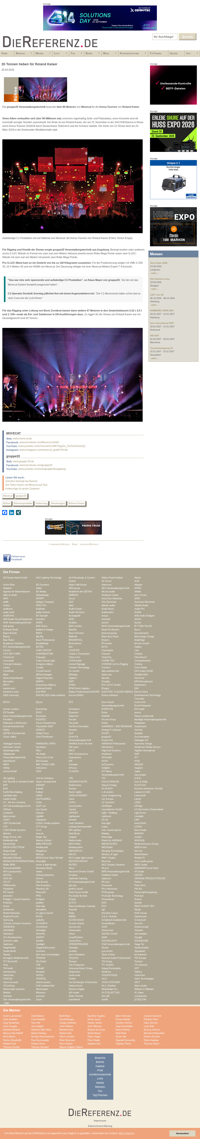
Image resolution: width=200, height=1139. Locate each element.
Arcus (72, 598)
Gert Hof (35, 1023)
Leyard (72, 809)
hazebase (41, 747)
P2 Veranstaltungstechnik (82, 882)
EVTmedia (8, 712)
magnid (72, 837)
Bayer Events (10, 633)
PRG (38, 896)
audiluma (7, 609)
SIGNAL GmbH (110, 933)
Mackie (7, 833)
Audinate (40, 609)
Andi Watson (37, 1016)
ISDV (38, 771)
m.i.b (38, 830)
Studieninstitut (141, 947)
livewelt (72, 819)
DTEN (72, 685)
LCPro (72, 802)
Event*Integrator (142, 705)
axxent (105, 622)
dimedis (106, 678)
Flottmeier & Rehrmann (15, 723)
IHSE (137, 761)
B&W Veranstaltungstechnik (116, 626)
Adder (39, 588)
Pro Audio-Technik (78, 896)
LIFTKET (73, 813)
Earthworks (140, 685)
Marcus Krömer (152, 1029)
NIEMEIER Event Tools (146, 868)
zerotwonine (140, 996)
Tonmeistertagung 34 (161, 348)
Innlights (106, 768)
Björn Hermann (123, 1016)
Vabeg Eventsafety (111, 968)
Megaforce (41, 851)
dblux (6, 674)
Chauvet (106, 653)
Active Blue (9, 584)
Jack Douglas (10, 1026)
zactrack (40, 996)
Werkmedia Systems (14, 989)
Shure (72, 933)
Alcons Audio (108, 591)
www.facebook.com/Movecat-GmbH (39, 442)
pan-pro (73, 885)
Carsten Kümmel (152, 1016)
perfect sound (76, 889)
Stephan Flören (123, 1043)
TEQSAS (73, 958)
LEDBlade (107, 806)
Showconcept (141, 927)
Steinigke (73, 947)
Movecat (7, 495)
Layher (137, 799)
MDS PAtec (75, 844)
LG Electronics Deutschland (148, 809)
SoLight (138, 937)
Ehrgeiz (105, 688)
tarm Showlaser (77, 954)
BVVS (105, 647)
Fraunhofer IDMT (44, 726)
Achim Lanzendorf (12, 1016)
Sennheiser (42, 927)
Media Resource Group (146, 844)
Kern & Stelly (141, 781)
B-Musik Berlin (10, 629)
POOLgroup (108, 892)
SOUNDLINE (141, 941)
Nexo (71, 868)
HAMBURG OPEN (45, 743)
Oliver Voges (94, 1036)
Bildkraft (73, 636)
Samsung (8, 920)
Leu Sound (41, 809)
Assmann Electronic (144, 602)
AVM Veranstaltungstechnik (17, 622)
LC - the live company (14, 802)
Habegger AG (141, 740)
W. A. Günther (109, 985)
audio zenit (8, 612)
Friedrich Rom (151, 1019)
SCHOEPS (42, 923)
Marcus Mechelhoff (13, 1033)
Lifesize (40, 813)
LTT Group (41, 826)
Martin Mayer (94, 1033)
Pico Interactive (109, 889)
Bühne (88, 54)
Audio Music (108, 609)
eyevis (137, 712)
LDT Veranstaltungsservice (17, 806)
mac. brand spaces (111, 830)
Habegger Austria (12, 743)
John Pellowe (66, 1026)
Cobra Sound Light (45, 660)
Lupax (105, 826)
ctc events (74, 671)
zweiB (105, 999)
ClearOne (106, 657)
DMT (71, 681)
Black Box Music (110, 636)
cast (136, 650)
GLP (71, 733)
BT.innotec (107, 643)
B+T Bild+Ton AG (143, 626)
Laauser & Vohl (142, 792)
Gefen (6, 730)
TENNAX (40, 958)
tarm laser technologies (48, 954)
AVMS (39, 622)
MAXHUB (139, 840)
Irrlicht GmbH (10, 771)
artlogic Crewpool (45, 602)
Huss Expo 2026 (158, 263)
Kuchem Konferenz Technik (148, 788)
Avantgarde (74, 615)
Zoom (39, 999)
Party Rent (139, 885)
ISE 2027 (154, 335)
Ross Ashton (65, 1043)
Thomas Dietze (151, 1043)
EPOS (6, 702)
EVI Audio (139, 709)
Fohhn (105, 723)
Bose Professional (45, 640)
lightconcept (9, 816)
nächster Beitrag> (89, 544)
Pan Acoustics (43, 885)
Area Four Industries (112, 598)
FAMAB (106, 716)
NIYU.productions (12, 871)
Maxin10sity (9, 844)
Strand (105, 947)
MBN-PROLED (44, 844)
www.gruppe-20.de (23, 461)
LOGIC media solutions (48, 823)
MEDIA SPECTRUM (13, 847)
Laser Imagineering (111, 795)
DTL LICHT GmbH (111, 685)
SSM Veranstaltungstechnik (116, 944)
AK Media (41, 591)
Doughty (106, 681)
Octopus (73, 875)
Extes (105, 712)
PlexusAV (41, 892)
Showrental (107, 930)
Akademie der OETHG (80, 591)
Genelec (73, 730)
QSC (104, 902)
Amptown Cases (110, 595)
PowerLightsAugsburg (145, 892)
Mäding (105, 833)
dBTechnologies (44, 674)
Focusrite (73, 723)
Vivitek (72, 978)
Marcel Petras (123, 1029)
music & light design (46, 864)
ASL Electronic (109, 602)
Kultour (39, 792)
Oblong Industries (45, 875)
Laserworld (140, 795)
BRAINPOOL (75, 640)
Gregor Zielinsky (67, 1023)
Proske (138, 899)
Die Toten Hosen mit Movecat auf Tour (26, 485)
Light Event (140, 813)
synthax (73, 951)
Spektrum (8, 944)
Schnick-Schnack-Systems (17, 923)
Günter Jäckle (95, 1023)
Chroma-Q (8, 657)
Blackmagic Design (144, 636)
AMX (5, 598)
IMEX (6, 764)
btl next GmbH (141, 643)
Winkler (7, 992)
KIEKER (40, 785)
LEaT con (41, 806)
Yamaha (7, 996)
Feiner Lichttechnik (144, 716)
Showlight (41, 930)
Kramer (72, 788)
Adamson (106, 584)
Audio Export (75, 609)
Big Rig (39, 636)
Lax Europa (107, 799)
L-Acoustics (108, 792)
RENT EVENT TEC (144, 906)
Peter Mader (94, 1040)
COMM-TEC (108, 660)
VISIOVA (7, 978)
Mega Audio (9, 851)
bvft (70, 647)
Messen (38, 54)
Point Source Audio (78, 892)
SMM (104, 937)
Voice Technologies (144, 978)
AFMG (137, 588)
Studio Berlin (9, 951)
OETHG (138, 875)
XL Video (138, 992)
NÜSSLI (7, 875)
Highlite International (144, 750)
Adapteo (7, 588)
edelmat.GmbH (44, 688)
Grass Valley (9, 736)
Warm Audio (140, 985)
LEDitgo (138, 806)
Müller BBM (9, 864)
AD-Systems (42, 584)
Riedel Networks (11, 913)
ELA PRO (41, 692)
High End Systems (111, 750)
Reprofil (73, 909)
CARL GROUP (43, 650)
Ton (72, 54)
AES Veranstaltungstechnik (115, 588)
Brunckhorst (75, 643)
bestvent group (109, 633)
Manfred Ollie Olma (41, 1029)
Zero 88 (105, 996)
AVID (71, 619)
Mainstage (107, 837)
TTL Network (141, 965)
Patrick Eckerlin (152, 1036)
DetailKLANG (141, 674)
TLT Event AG (10, 961)
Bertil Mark (64, 1016)
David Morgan (66, 1019)
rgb (103, 909)
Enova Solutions (110, 695)
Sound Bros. (75, 941)
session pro (75, 927)
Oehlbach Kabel (110, 875)
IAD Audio (107, 757)
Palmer (138, 882)
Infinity (6, 768)
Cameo (7, 650)
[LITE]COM (140, 999)
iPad (100, 1070)
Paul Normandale (40, 1040)
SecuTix (138, 923)
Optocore (106, 878)
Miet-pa (40, 854)
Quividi (137, 902)
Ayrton (137, 622)
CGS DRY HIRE (11, 653)
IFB (70, 761)
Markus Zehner (44, 840)
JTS (104, 778)
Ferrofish (7, 719)
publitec (40, 902)
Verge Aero (74, 972)
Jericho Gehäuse (44, 778)
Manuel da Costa (96, 1029)
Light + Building (109, 813)
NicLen (105, 868)
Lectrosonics (75, 806)
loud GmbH (140, 823)
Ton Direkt (41, 961)
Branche (19, 54)
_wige (6, 1003)
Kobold (39, 788)
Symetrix (40, 951)
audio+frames (43, 612)
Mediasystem (76, 847)
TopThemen (155, 53)
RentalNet (41, 909)
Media (105, 54)
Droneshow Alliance (46, 685)
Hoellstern (107, 754)
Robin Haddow (151, 1040)
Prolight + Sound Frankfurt (16, 899)
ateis (71, 605)
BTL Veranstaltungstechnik (16, 647)
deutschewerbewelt (13, 678)
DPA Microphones (143, 681)
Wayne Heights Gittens (71, 1047)
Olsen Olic (121, 1036)
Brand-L (106, 640)
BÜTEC (40, 647)
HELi (38, 750)
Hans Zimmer (151, 1023)
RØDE (72, 916)
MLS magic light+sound (81, 858)
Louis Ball (149, 1026)
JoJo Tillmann (95, 1026)
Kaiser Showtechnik (46, 781)
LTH (5, 826)
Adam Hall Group (77, 584)
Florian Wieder (123, 1019)
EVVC (39, 712)
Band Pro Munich (110, 629)
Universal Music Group (80, 968)
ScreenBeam (108, 923)
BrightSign (139, 640)
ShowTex (40, 933)
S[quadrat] (139, 951)
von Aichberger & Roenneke (83, 982)
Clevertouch (140, 657)
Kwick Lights (75, 792)
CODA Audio (75, 660)
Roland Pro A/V (11, 916)
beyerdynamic (141, 633)
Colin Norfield (38, 1019)
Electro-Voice (141, 692)
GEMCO (40, 730)
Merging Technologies (113, 851)
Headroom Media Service (147, 747)
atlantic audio (108, 605)
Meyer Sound (10, 854)
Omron (39, 878)
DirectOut (139, 678)
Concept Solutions (12, 664)
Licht (56, 54)
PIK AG (138, 889)
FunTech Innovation (79, 726)
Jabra (137, 771)
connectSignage (77, 664)
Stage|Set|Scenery (45, 947)
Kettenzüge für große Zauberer (22, 488)
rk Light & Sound (44, 913)
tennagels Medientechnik (15, 958)
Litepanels (41, 819)
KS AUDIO (107, 788)
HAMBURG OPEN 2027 (162, 310)
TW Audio (8, 968)
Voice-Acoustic (10, 982)
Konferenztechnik (128, 54)
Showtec (138, 930)
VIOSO (39, 975)
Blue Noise (8, 640)
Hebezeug (41, 503)
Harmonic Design (143, 743)
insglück (138, 768)
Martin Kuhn (65, 1033)
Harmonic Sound (11, 747)
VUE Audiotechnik (45, 985)
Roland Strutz (38, 1043)
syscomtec (107, 951)
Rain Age (40, 906)
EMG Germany (11, 695)
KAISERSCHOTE (78, 781)
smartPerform (76, 937)
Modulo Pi (139, 858)
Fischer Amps (109, 719)
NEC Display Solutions (113, 864)
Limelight (138, 816)
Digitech (73, 678)
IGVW (105, 761)
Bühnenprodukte (23, 503)
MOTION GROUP (78, 861)
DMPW (39, 681)
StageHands (9, 947)
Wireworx (41, 992)
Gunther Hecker (124, 1023)
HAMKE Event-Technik (80, 743)
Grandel (138, 733)
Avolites (73, 622)
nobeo (39, 871)
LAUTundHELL (43, 799)
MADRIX (139, 833)
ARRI (137, 598)
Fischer (72, 719)
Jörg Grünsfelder (124, 1026)
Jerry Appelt (37, 1026)
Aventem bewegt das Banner (21, 481)
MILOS (72, 854)
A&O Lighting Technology (49, 577)
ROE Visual (140, 913)
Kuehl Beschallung (12, 792)
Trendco (138, 961)
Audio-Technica (76, 612)
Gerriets (138, 730)
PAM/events (9, 885)
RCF (104, 906)
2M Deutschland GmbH (15, 577)
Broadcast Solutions (13, 643)
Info (188, 54)
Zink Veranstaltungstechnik (17, 999)
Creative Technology (79, 667)
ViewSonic (8, 975)
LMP (136, 819)
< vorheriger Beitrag (59, 544)
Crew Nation (140, 667)
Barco (137, 629)
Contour (138, 664)
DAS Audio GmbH (143, 671)
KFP (5, 785)
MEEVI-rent (140, 847)
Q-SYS (72, 902)
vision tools (74, 975)
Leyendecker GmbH (112, 809)
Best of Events (76, 633)
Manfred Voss (66, 1029)
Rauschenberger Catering (82, 906)
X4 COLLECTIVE (111, 992)
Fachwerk (41, 716)
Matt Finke (121, 1033)
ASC (71, 602)
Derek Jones (94, 1019)
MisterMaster (141, 854)
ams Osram (140, 595)
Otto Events (42, 882)
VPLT (137, 982)
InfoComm (41, 768)
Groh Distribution (44, 736)
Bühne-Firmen (77, 503)
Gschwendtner (141, 736)
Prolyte (72, 899)
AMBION (73, 595)
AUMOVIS (8, 615)
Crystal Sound (43, 671)
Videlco (138, 972)
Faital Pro (73, 716)
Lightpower (74, 816)
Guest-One (107, 740)
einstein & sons (11, 692)
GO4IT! (105, 733)
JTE (71, 778)
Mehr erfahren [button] (126, 1133)
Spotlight (40, 944)
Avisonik (106, 619)
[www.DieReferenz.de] (50, 49)
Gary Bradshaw (11, 1023)
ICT (136, 757)
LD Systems (108, 802)
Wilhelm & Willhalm (144, 989)
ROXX (39, 916)
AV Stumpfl (41, 615)
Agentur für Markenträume (16, 591)
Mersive (138, 851)
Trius (5, 965)
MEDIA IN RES (109, 844)
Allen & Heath (10, 595)
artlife (6, 602)
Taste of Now (108, 954)
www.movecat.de (22, 438)
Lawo (71, 799)
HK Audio (40, 754)
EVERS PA (107, 709)
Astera (6, 605)
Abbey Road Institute (112, 577)
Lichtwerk (8, 813)
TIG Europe (140, 958)
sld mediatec (140, 933)
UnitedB (40, 968)
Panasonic (107, 885)
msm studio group (143, 861)
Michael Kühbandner (154, 1033)
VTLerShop (9, 985)
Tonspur (73, 961)
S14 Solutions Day (160, 279)
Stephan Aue (94, 1043)
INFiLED (138, 764)
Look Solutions (76, 823)
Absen (137, 577)
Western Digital (76, 989)
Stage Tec (139, 944)
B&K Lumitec (75, 626)
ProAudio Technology (112, 896)
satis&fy (40, 920)
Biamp (6, 636)
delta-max (107, 674)
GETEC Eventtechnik (14, 733)
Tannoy (6, 954)
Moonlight (41, 861)
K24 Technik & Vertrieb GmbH (18, 781)
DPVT (6, 685)
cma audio (8, 660)
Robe (71, 913)
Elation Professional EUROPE (84, 692)
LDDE (137, 802)
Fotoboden (139, 723)
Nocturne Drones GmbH (81, 871)
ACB (136, 581)
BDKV (39, 633)
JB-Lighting (9, 778)
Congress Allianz (44, 664)
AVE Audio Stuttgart (144, 615)
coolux (6, 667)
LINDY (6, 819)
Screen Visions (76, 923)
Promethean (108, 899)
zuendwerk (74, 999)
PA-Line (106, 882)
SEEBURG (9, 927)
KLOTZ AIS (140, 785)
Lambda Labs (10, 795)
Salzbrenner (140, 916)
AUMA (137, 612)
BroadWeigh (42, 643)
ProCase (138, 896)
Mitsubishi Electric (12, 858)
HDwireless (107, 747)
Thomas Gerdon (11, 1047)
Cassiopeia (107, 650)
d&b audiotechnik (110, 671)
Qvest (6, 906)
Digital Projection (44, 678)
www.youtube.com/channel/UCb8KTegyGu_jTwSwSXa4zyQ (51, 446)
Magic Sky (41, 837)
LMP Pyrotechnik (12, 823)
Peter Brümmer (67, 1040)
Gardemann (140, 726)
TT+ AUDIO (108, 965)
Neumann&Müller (12, 868)
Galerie (174, 53)
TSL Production (76, 965)
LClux (39, 802)
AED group (74, 588)
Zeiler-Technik (76, 996)
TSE (38, 965)
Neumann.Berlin (44, 868)
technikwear (140, 954)
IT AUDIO (74, 771)
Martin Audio (75, 840)
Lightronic (106, 816)
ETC (71, 702)
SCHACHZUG (76, 920)
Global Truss (42, 733)
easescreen (9, 688)
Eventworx (74, 709)
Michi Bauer (9, 1036)
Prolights (40, 899)
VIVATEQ (41, 978)
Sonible (39, 941)
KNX (5, 788)
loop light (106, 823)
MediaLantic (42, 847)
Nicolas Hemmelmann (42, 1036)
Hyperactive (75, 757)
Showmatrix (75, 930)
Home (4, 53)
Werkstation (42, 989)
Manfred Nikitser (11, 1029)
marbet (138, 837)
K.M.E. (137, 778)
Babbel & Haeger (44, 629)
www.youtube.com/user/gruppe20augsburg (42, 469)
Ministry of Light (110, 854)
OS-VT (6, 882)
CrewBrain (8, 671)
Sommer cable (10, 941)
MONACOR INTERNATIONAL (19, 861)
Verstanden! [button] (182, 1133)
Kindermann (75, 785)
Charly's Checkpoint (79, 653)
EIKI (136, 688)
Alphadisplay (42, 595)
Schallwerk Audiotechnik (114, 920)
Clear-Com (74, 657)
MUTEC (73, 864)
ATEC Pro (41, 605)
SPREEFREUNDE (78, 944)
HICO (72, 750)
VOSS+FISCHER (111, 982)
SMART (40, 937)
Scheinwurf (140, 920)
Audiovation (107, 612)
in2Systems (108, 764)
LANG (39, 795)
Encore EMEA (76, 695)
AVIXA (137, 619)
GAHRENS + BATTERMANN (117, 726)
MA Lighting (75, 830)
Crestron (106, 667)
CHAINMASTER (44, 653)
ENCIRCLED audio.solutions (50, 695)
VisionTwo (139, 975)
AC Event (106, 581)
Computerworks (142, 660)
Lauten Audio (9, 799)
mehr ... (155, 273)
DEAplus (73, 674)
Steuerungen (58, 503)
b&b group (8, 626)
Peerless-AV (42, 889)
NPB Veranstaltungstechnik (116, 871)
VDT (136, 968)
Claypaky (41, 657)
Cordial (39, 667)
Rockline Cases (110, 913)
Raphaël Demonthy (125, 1040)
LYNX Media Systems (14, 830)
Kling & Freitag (109, 785)
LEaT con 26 (156, 294)
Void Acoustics (43, 982)
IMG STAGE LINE (45, 764)
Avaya (105, 615)
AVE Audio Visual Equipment (17, 619)
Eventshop (41, 709)
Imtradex (73, 764)
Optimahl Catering (78, 878)
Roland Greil (9, 1043)
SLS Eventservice (12, 937)
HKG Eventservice (78, 754)
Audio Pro (139, 609)
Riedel (137, 909)
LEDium (7, 809)
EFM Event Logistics (79, 688)
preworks (8, 896)
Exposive (73, 712)
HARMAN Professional (113, 743)
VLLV (104, 978)
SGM (104, 927)
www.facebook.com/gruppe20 (36, 465)
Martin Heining (38, 1033)
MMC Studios (109, 858)
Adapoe (138, 584)
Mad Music (74, 833)
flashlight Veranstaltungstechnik (150, 719)
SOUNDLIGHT (109, 941)
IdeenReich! (9, 761)
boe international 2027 (162, 323)
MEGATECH (75, 851)
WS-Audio (74, 992)
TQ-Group (107, 961)
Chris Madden (10, 1019)
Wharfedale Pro (109, 989)
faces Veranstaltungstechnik (17, 716)
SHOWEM (8, 930)
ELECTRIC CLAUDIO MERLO (117, 692)
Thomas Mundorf (40, 1047)
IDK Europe (42, 761)
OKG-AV (7, 878)
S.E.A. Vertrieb (109, 916)
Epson (39, 702)
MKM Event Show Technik (49, 858)
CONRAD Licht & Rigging (115, 664)
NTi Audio (139, 871)
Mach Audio (140, 830)
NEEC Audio (140, 864)
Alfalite (137, 591)
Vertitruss (106, 972)
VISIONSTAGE (109, 975)
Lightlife (40, 816)
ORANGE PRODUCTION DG (149, 878)
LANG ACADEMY (78, 795)
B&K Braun (41, 626)
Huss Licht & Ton (44, 757)
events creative (11, 709)
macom (40, 833)
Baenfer (73, 629)
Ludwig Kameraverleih (80, 826)
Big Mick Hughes (96, 1016)
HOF (136, 754)
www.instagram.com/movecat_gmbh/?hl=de (44, 449)
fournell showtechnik (13, 726)
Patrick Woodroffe (12, 1040)
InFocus (73, 768)
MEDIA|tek (107, 847)
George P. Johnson (111, 730)
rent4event (8, 909)
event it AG (140, 702)
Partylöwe (8, 889)
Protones (7, 902)
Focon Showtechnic (46, 723)
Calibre (138, 647)
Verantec (40, 972)
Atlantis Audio (141, 605)
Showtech (8, 933)
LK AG (105, 819)
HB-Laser (74, 747)
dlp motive (8, 681)
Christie (138, 653)
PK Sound (8, 892)
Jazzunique (140, 775)
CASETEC (74, 650)
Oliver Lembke (66, 1036)
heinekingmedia (11, 750)
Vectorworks (9, 972)
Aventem (40, 619)
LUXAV (138, 826)
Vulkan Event (75, 985)
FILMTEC (41, 719)
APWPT (40, 598)
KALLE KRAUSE (110, 781)
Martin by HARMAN (112, 840)
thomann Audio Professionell (116, 958)
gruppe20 (21, 495)
